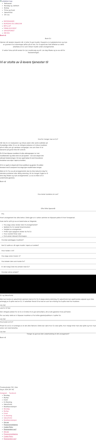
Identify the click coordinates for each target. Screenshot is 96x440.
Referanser (8, 3)
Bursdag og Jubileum (11, 6)
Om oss (6, 15)
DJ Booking (8, 402)
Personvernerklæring (11, 425)
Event (6, 400)
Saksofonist (8, 12)
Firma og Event (9, 10)
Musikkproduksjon (10, 406)
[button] (48, 17)
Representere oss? (10, 429)
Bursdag (7, 395)
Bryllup (6, 8)
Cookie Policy (8, 427)
